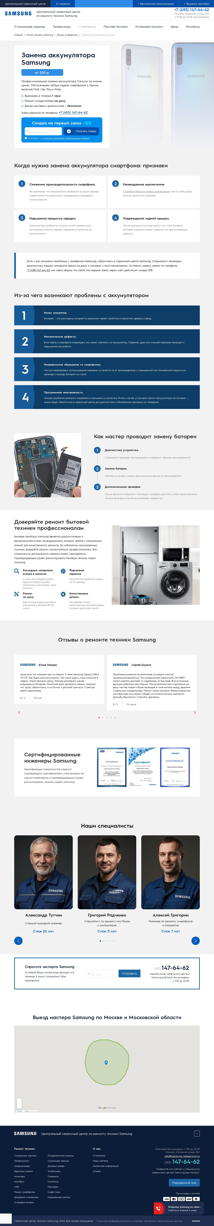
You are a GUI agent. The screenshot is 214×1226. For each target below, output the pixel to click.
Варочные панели (23, 1171)
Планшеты (53, 1176)
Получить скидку (86, 131)
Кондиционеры (22, 1166)
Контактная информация (106, 1166)
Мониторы (19, 1176)
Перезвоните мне (184, 1182)
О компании (99, 1155)
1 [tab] (99, 717)
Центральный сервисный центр (25, 3)
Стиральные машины (29, 26)
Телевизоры (62, 26)
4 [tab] (111, 717)
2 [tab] (103, 717)
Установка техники (149, 26)
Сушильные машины (58, 1161)
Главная (18, 34)
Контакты (193, 26)
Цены (174, 26)
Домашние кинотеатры (26, 1197)
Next (195, 712)
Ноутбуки (19, 1181)
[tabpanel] (59, 679)
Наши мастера (100, 1161)
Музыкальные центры (59, 1197)
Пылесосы (53, 1181)
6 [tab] (113, 941)
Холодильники (21, 1161)
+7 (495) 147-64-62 (73, 112)
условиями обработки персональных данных (66, 138)
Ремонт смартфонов (67, 34)
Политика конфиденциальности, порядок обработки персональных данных (140, 1221)
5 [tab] (115, 717)
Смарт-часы (54, 1192)
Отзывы (97, 1171)
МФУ (16, 1187)
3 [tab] (107, 717)
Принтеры (53, 1187)
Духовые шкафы (56, 1166)
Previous (19, 712)
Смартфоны (87, 26)
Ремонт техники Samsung (39, 34)
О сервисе (63, 3)
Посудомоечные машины (59, 1155)
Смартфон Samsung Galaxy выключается (146, 191)
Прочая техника (115, 26)
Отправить (129, 973)
